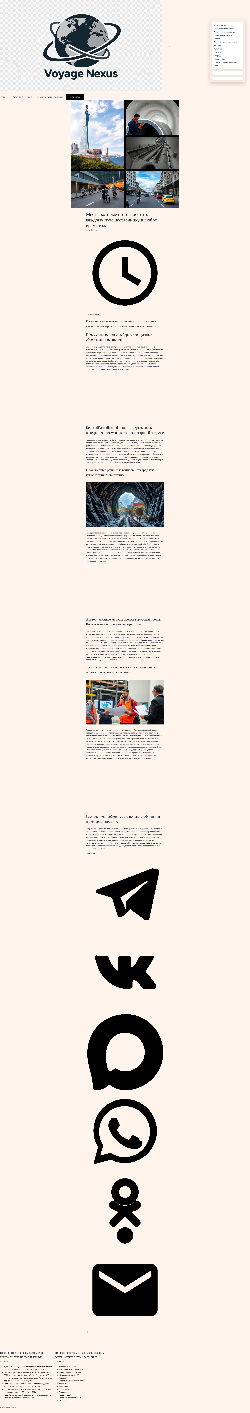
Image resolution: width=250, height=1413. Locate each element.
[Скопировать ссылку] (87, 1332)
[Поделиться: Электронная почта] (125, 1329)
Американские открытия (69, 1372)
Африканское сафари (68, 1375)
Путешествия (64, 1395)
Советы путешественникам (70, 1398)
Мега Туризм (169, 46)
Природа (62, 1392)
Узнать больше (74, 97)
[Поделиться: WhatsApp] (125, 1170)
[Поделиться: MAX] (125, 1091)
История (62, 1384)
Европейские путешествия (70, 1381)
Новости (62, 1389)
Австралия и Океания (68, 1367)
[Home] (81, 46)
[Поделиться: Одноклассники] (125, 1249)
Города (62, 1378)
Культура (63, 1386)
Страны (62, 1401)
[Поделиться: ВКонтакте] (125, 1012)
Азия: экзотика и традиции (70, 1370)
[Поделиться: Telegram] (125, 932)
